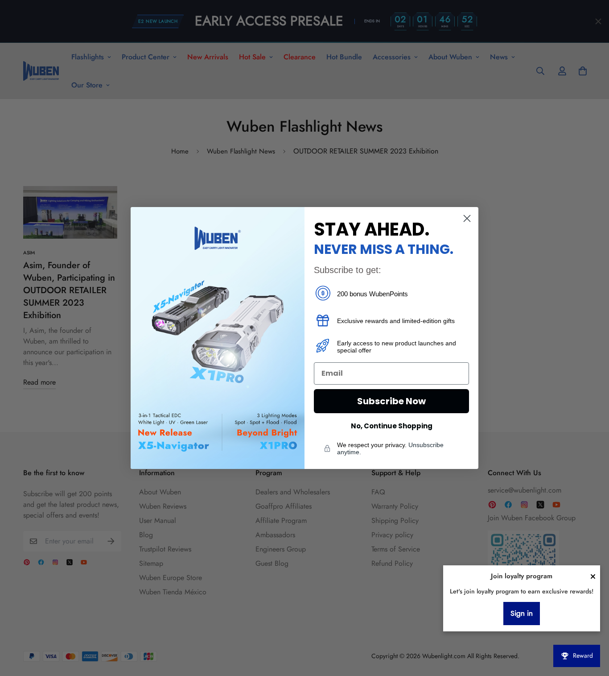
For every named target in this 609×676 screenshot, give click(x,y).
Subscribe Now (391, 401)
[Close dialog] (467, 218)
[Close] (593, 576)
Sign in (521, 613)
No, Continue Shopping (391, 426)
